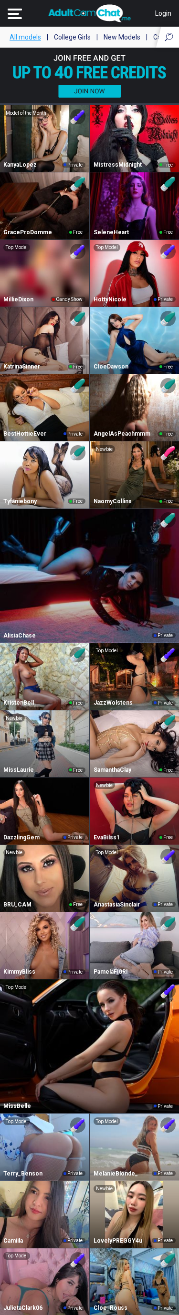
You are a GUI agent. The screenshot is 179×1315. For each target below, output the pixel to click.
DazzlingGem (21, 837)
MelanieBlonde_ (116, 1173)
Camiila (13, 1240)
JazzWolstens (113, 702)
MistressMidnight (118, 164)
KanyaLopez (20, 164)
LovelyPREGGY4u (118, 1240)
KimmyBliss (19, 971)
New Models (122, 37)
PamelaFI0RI (111, 971)
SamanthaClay (112, 770)
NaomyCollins (113, 501)
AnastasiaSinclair (117, 904)
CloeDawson (111, 366)
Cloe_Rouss (110, 1308)
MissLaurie (18, 770)
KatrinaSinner (21, 366)
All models (25, 37)
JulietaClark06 (22, 1308)
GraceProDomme (27, 232)
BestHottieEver (24, 433)
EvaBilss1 (107, 837)
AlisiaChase (19, 635)
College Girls (72, 37)
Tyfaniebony (20, 501)
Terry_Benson (22, 1173)
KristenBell (18, 702)
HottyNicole (110, 299)
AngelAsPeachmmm (122, 433)
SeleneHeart (111, 232)
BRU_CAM (17, 904)
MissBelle (17, 1106)
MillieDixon (18, 299)
